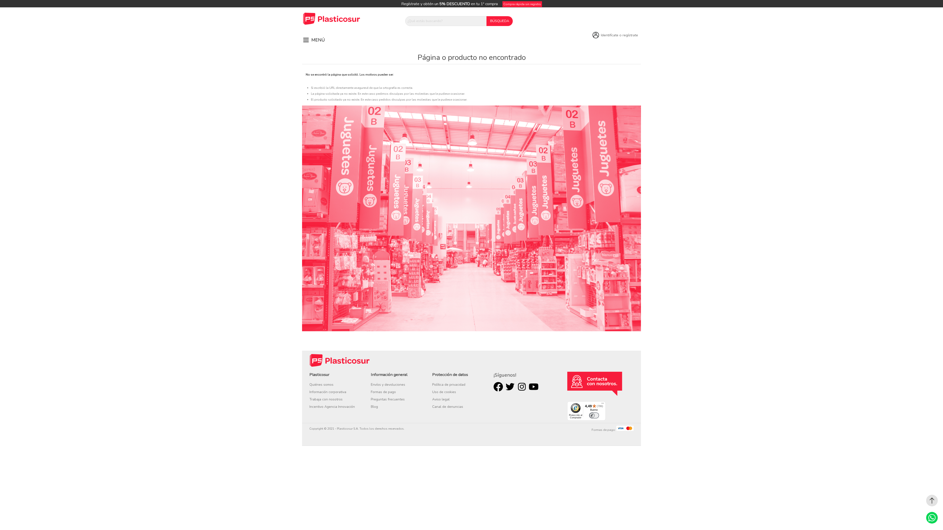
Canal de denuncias (447, 406)
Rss (522, 386)
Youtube (533, 386)
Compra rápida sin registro (522, 4)
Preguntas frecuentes (388, 399)
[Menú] (603, 404)
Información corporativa (327, 392)
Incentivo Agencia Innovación (332, 406)
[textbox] (446, 21)
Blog (374, 406)
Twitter (510, 386)
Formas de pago (383, 392)
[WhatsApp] (932, 518)
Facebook (498, 386)
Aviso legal (441, 399)
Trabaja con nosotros (326, 399)
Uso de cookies (444, 392)
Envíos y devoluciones (388, 384)
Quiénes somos (321, 384)
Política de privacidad (448, 384)
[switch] (594, 415)
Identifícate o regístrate (619, 35)
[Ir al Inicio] (932, 500)
